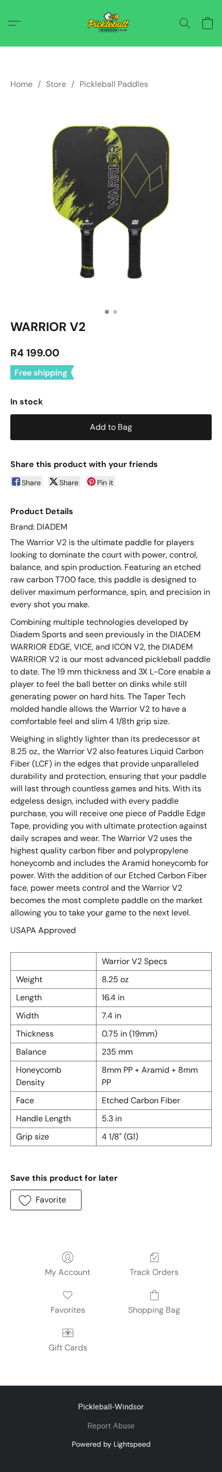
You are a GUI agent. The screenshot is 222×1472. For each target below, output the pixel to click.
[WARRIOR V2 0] (111, 202)
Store (56, 84)
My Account (67, 1272)
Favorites (68, 1309)
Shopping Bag (154, 1309)
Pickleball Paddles (114, 84)
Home (21, 84)
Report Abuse (111, 1426)
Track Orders (154, 1272)
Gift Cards (68, 1347)
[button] (111, 23)
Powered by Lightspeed (111, 1444)
